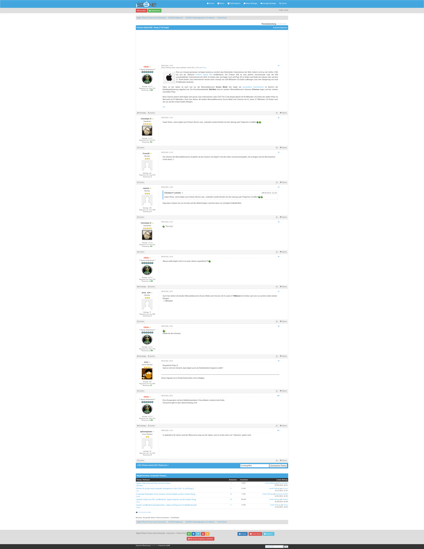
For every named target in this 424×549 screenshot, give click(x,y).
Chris (203, 67)
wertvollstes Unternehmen (253, 87)
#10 (278, 395)
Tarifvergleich (234, 3)
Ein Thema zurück (146, 465)
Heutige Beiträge (269, 3)
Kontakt (243, 534)
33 (231, 499)
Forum (211, 3)
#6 (278, 256)
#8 (278, 326)
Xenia (138, 507)
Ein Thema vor (161, 465)
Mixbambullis (283, 483)
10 (231, 494)
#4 (278, 187)
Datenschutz (181, 533)
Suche (284, 3)
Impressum (170, 533)
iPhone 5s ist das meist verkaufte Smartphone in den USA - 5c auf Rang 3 (165, 489)
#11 (278, 430)
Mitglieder (269, 534)
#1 (278, 65)
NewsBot (139, 485)
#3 (278, 152)
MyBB (168, 545)
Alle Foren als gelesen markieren (201, 539)
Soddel (285, 499)
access (285, 488)
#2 (278, 117)
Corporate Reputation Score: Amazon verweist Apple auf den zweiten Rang (165, 494)
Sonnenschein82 (282, 494)
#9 (278, 361)
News (221, 3)
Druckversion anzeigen (144, 512)
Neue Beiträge (251, 3)
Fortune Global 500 (204, 75)
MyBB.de (154, 545)
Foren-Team (256, 534)
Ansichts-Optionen (280, 27)
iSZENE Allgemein (175, 18)
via (164, 107)
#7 (278, 291)
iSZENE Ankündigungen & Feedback (200, 18)
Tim (137, 491)
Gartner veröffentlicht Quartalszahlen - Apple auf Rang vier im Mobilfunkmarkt (166, 505)
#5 (278, 222)
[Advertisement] (212, 48)
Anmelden (142, 10)
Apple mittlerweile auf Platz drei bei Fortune (153, 483)
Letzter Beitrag (270, 483)
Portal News (222, 18)
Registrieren (155, 10)
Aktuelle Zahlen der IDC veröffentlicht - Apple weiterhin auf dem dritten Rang (166, 499)
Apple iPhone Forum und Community (151, 18)
